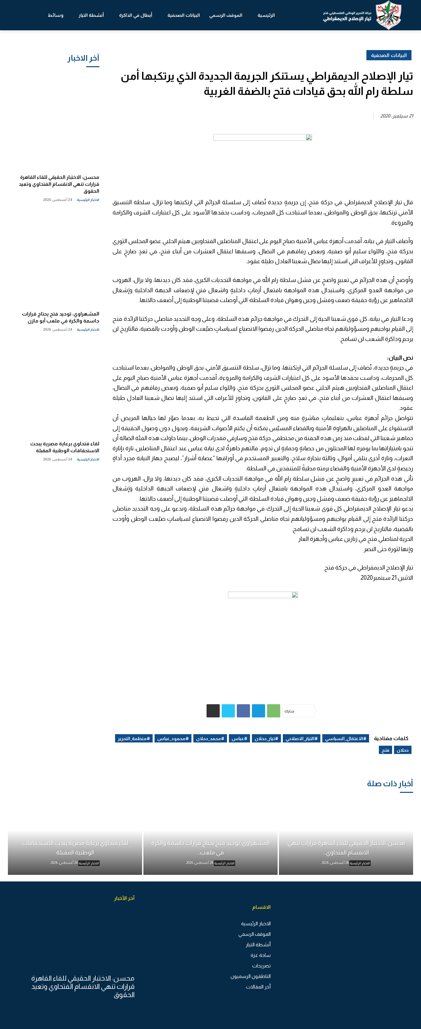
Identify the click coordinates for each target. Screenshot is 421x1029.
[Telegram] (258, 710)
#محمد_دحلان (210, 738)
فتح (385, 750)
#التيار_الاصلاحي (301, 738)
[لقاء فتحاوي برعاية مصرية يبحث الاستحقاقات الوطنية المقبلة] (53, 387)
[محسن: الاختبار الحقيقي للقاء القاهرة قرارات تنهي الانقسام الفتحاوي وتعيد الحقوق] (53, 121)
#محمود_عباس (173, 738)
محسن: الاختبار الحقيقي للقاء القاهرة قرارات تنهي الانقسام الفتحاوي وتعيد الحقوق (59, 184)
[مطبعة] (213, 710)
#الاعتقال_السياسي (345, 738)
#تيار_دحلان (266, 738)
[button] (27, 15)
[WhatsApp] (273, 710)
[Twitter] (228, 710)
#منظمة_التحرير (134, 738)
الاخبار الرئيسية (88, 200)
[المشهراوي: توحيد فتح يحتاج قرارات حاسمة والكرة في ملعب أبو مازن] (53, 258)
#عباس (239, 738)
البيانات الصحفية (389, 55)
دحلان (403, 750)
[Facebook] (243, 710)
